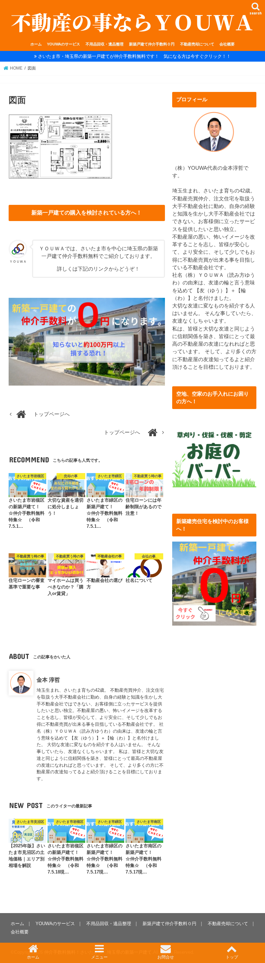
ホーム (36, 44)
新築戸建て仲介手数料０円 (152, 44)
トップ (232, 957)
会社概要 (227, 44)
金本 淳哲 (48, 680)
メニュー (99, 957)
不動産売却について (197, 44)
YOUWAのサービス (63, 44)
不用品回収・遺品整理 (105, 44)
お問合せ (165, 957)
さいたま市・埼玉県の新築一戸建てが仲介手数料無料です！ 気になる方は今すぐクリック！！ (134, 56)
